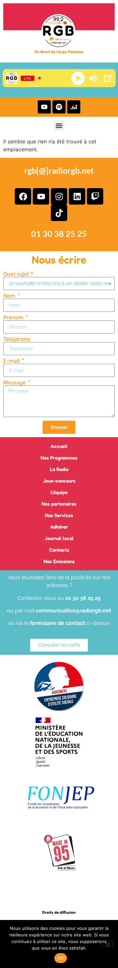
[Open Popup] (107, 78)
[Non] (107, 944)
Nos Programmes (59, 458)
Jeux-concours (59, 481)
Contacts (59, 550)
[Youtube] (44, 106)
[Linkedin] (77, 196)
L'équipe (59, 492)
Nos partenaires (59, 504)
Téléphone (16, 339)
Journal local (59, 538)
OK (61, 958)
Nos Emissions (59, 561)
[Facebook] (23, 196)
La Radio (59, 469)
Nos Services (59, 515)
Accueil (59, 446)
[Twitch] (95, 196)
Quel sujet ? (18, 274)
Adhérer (59, 527)
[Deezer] (73, 106)
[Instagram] (59, 196)
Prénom (14, 317)
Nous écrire (59, 259)
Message (15, 382)
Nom (10, 296)
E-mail (12, 361)
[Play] (77, 78)
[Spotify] (59, 106)
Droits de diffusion (59, 912)
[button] (59, 125)
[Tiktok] (59, 213)
